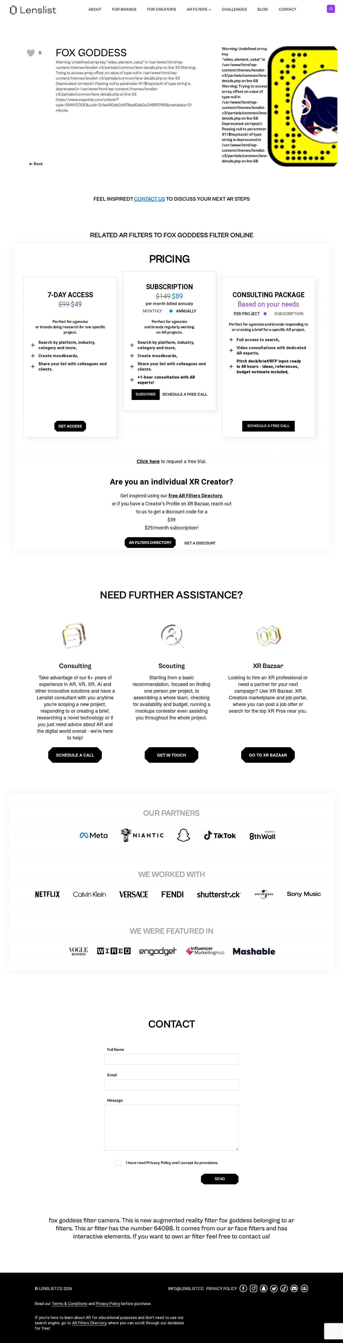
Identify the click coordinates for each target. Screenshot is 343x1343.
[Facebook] (243, 1288)
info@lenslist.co (186, 1288)
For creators (161, 9)
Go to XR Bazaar (268, 755)
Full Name (115, 1049)
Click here (148, 461)
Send (220, 1179)
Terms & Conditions (69, 1303)
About (94, 9)
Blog (263, 9)
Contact (287, 9)
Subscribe (146, 394)
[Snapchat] (263, 1288)
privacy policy (221, 1288)
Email (112, 1075)
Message (115, 1100)
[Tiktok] (284, 1288)
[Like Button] (31, 53)
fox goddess (91, 53)
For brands (124, 9)
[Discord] (294, 1288)
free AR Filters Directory (195, 495)
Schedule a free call (184, 394)
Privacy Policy (108, 1303)
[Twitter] (274, 1288)
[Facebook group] (304, 1288)
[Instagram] (253, 1288)
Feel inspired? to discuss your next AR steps (172, 199)
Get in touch (171, 755)
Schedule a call (75, 755)
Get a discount (199, 543)
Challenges (234, 9)
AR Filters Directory (89, 1323)
